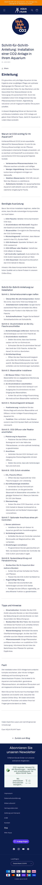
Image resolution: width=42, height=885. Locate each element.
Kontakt (7, 823)
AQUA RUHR (23, 879)
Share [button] (6, 68)
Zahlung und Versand (12, 813)
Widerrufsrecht (9, 803)
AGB (6, 818)
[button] (4, 10)
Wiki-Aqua (8, 833)
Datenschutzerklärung (12, 798)
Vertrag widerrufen (11, 808)
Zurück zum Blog (22, 738)
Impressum (8, 793)
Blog (6, 828)
